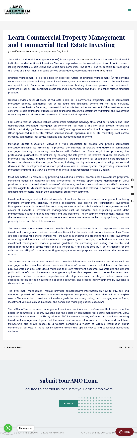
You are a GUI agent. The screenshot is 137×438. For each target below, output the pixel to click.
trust (102, 70)
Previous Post (13, 347)
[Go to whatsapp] (8, 428)
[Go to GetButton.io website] (8, 434)
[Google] (132, 201)
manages (87, 59)
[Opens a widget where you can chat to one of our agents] (124, 432)
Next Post (126, 347)
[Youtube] (132, 194)
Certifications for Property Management (33, 51)
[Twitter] (132, 187)
